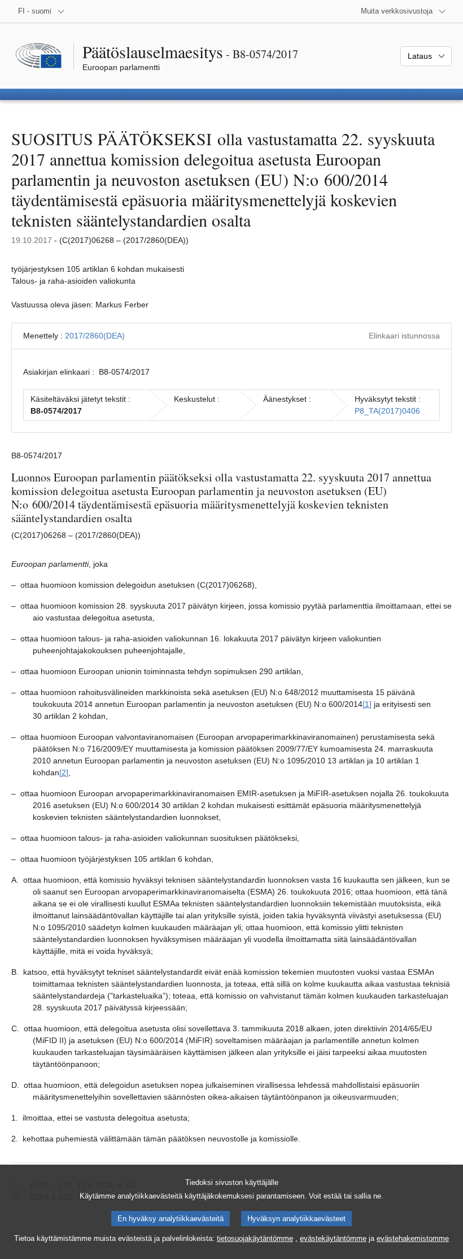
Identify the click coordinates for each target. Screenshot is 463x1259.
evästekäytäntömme (333, 1238)
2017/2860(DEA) (95, 335)
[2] (63, 772)
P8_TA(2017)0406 (387, 410)
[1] (367, 704)
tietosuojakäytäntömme (255, 1238)
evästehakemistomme (413, 1238)
